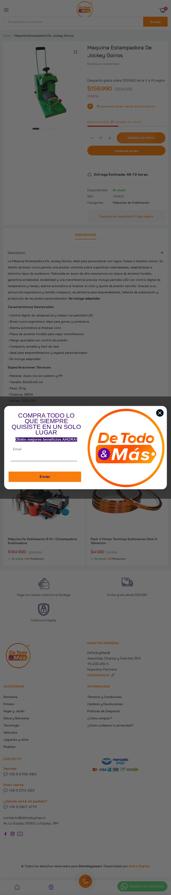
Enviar (45, 476)
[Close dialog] (160, 412)
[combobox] (81, 462)
